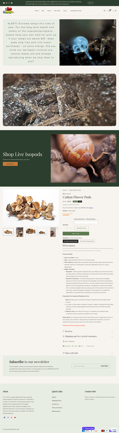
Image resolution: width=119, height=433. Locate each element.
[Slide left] (3, 232)
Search (54, 397)
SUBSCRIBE (104, 366)
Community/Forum (75, 10)
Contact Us (55, 404)
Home (64, 190)
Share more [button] (90, 346)
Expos (65, 10)
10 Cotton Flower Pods (87, 241)
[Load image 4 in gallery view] (42, 232)
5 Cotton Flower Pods (70, 241)
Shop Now (10, 164)
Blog (43, 10)
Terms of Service (57, 407)
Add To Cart (82, 228)
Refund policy (56, 411)
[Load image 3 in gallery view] (31, 232)
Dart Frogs (57, 10)
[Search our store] (104, 10)
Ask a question (70, 341)
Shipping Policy (56, 400)
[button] (36, 11)
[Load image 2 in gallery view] (19, 232)
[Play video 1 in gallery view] (53, 232)
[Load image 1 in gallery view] (8, 232)
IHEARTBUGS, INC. (14, 429)
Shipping (65, 204)
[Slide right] (58, 232)
